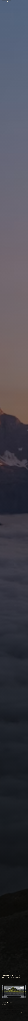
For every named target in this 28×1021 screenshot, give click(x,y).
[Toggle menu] (24, 3)
